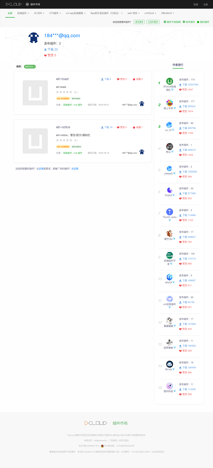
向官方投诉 (124, 440)
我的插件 (204, 21)
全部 (10, 13)
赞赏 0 (123, 79)
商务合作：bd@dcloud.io (95, 440)
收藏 (139, 79)
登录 (196, 4)
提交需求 (139, 21)
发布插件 (190, 21)
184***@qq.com (62, 35)
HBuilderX (166, 13)
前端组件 (22, 13)
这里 (41, 168)
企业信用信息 (158, 451)
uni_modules (63, 98)
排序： (19, 66)
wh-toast (62, 78)
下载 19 (108, 127)
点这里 (74, 168)
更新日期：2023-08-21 (98, 104)
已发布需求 (153, 21)
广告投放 (113, 440)
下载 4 (107, 79)
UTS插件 (54, 13)
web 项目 (133, 13)
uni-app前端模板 (75, 13)
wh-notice (63, 126)
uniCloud (150, 13)
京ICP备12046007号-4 (89, 445)
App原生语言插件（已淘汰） (106, 13)
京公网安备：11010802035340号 (119, 445)
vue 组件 (78, 104)
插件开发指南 (174, 21)
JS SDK (38, 13)
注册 (205, 4)
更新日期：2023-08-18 (98, 152)
